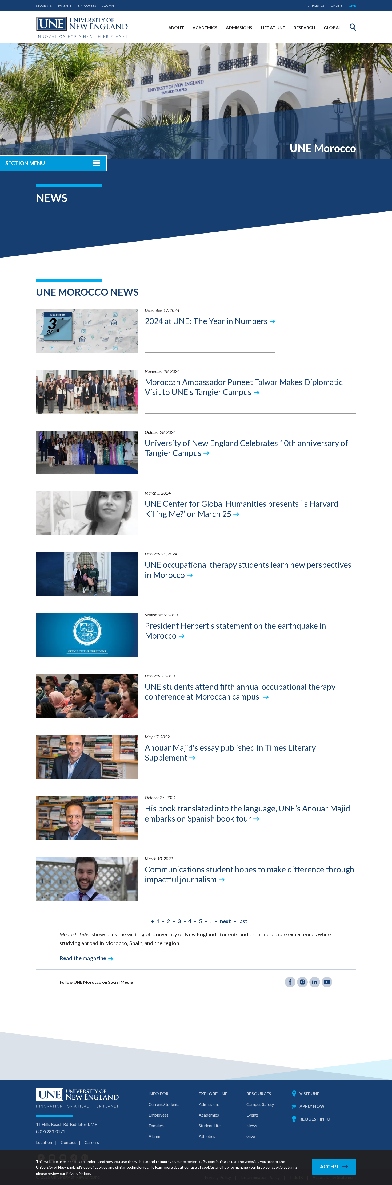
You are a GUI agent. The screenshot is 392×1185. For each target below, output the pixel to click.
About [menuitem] (176, 27)
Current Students (164, 1104)
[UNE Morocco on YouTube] (327, 982)
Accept (329, 1167)
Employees (87, 5)
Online (336, 5)
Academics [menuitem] (205, 27)
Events (252, 1114)
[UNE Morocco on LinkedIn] (314, 982)
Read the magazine (82, 958)
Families (156, 1125)
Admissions (209, 1104)
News (251, 1125)
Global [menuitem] (332, 27)
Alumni (108, 5)
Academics (209, 1114)
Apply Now (312, 1106)
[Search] (353, 27)
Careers (92, 1142)
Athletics (316, 5)
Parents (64, 5)
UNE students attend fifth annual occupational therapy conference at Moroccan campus (240, 691)
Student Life (210, 1125)
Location (44, 1142)
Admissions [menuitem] (239, 27)
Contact (68, 1142)
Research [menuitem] (304, 27)
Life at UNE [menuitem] (273, 27)
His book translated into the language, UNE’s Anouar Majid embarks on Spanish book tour (247, 813)
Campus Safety (260, 1104)
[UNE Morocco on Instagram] (302, 982)
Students (44, 5)
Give (352, 5)
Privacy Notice (78, 1173)
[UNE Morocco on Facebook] (290, 982)
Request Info (314, 1118)
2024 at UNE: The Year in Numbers (206, 321)
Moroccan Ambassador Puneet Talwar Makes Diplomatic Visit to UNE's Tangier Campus (244, 387)
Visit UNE (309, 1093)
